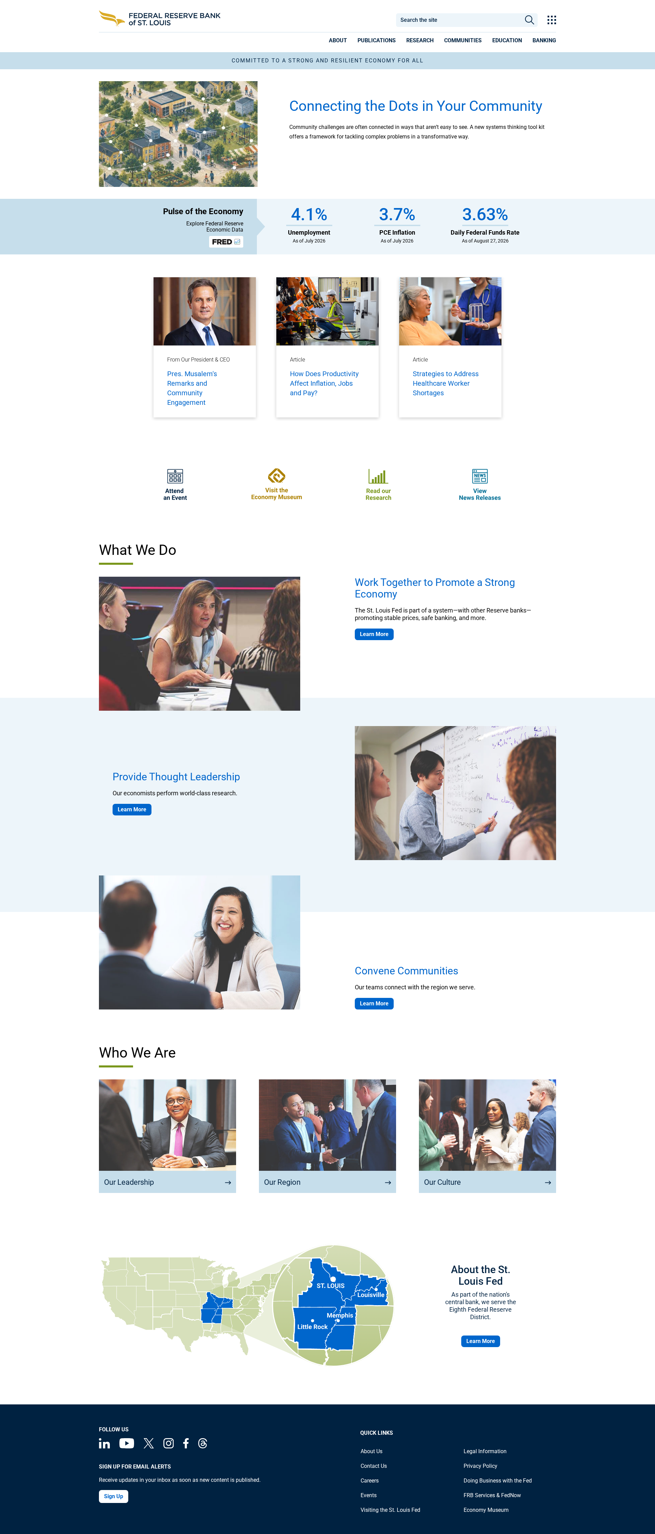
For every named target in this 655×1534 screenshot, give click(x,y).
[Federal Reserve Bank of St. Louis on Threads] (202, 1446)
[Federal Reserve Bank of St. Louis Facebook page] (186, 1446)
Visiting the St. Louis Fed (390, 1510)
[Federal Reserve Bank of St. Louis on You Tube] (126, 1446)
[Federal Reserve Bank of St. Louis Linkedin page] (104, 1446)
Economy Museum (486, 1510)
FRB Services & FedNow (492, 1495)
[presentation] (338, 41)
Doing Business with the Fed (498, 1480)
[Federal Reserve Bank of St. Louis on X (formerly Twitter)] (149, 1446)
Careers (370, 1480)
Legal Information (485, 1451)
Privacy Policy (480, 1466)
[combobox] (458, 20)
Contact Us (374, 1466)
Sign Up (113, 1496)
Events (369, 1495)
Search (529, 20)
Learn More (374, 634)
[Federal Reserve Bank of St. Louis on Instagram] (168, 1446)
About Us (371, 1451)
